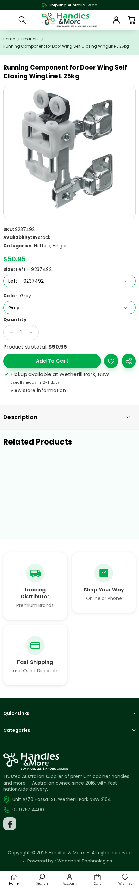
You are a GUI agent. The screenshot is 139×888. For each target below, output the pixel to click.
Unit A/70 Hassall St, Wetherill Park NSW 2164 (61, 799)
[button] (131, 20)
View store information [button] (38, 390)
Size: (27, 269)
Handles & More (66, 853)
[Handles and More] (69, 20)
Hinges (60, 246)
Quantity (15, 320)
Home (9, 39)
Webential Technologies (84, 861)
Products (30, 39)
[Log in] (116, 20)
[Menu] (7, 20)
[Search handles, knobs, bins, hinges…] (22, 20)
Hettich (42, 246)
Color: (17, 296)
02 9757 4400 (28, 810)
